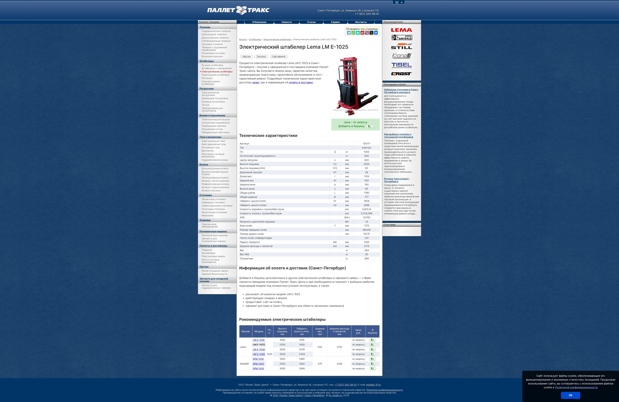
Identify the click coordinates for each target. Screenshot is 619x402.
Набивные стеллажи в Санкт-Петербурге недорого (401, 91)
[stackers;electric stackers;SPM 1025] (372, 363)
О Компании (259, 22)
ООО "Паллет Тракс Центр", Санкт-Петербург (298, 395)
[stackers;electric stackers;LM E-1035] (372, 354)
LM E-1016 (259, 339)
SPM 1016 (258, 359)
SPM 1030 (258, 368)
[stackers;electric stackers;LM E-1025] (369, 126)
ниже (255, 82)
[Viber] (367, 33)
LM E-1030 (259, 349)
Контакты (361, 22)
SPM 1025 (258, 363)
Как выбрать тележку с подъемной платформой (398, 135)
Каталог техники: (209, 21)
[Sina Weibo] (362, 33)
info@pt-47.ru (373, 384)
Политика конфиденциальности (384, 389)
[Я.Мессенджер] (358, 33)
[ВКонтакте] (376, 33)
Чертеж (246, 56)
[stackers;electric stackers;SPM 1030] (372, 368)
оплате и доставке (301, 82)
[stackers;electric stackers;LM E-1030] (372, 349)
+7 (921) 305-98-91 (346, 384)
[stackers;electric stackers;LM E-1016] (372, 340)
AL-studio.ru (335, 395)
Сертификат (279, 56)
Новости (287, 22)
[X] (371, 33)
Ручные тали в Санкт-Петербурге (397, 180)
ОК (570, 395)
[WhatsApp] (353, 33)
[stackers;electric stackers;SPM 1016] (372, 359)
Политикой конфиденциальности (576, 387)
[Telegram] (349, 33)
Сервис (335, 22)
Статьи (311, 22)
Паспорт (261, 56)
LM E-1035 (259, 354)
